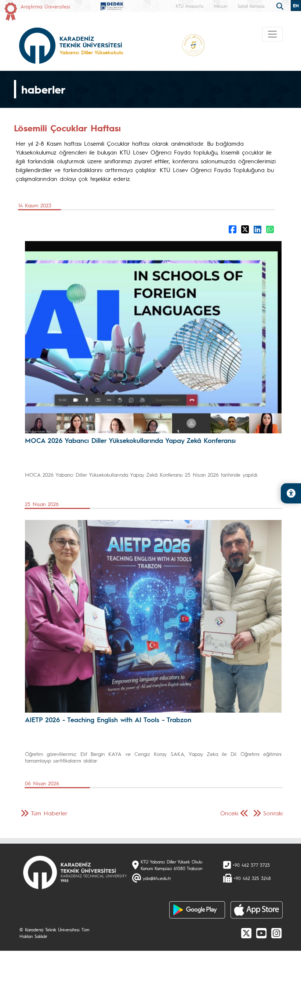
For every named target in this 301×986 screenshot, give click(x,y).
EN (296, 5)
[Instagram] (276, 932)
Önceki (229, 813)
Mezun (220, 6)
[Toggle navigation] (272, 34)
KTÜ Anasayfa (189, 6)
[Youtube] (261, 932)
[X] (246, 932)
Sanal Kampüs (251, 6)
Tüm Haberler (49, 813)
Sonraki (273, 813)
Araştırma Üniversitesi (45, 6)
